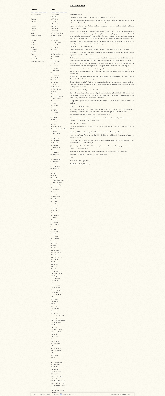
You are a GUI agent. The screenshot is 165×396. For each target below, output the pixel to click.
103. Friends (54, 255)
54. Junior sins (55, 140)
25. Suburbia (55, 70)
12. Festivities (55, 40)
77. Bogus (54, 194)
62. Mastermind (55, 159)
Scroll (34, 394)
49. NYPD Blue (56, 126)
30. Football (54, 82)
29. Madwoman (55, 80)
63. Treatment (55, 161)
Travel (33, 54)
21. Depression (55, 61)
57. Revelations (55, 147)
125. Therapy (55, 306)
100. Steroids (55, 248)
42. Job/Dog (54, 110)
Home (33, 31)
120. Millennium (56, 294)
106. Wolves (54, 262)
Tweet (48, 394)
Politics (33, 40)
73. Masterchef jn (56, 185)
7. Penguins (54, 28)
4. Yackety (54, 21)
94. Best (53, 234)
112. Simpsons (55, 276)
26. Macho (54, 73)
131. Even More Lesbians (59, 320)
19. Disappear (55, 56)
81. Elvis (53, 203)
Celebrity (34, 17)
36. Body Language (57, 96)
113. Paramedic (55, 278)
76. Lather (54, 192)
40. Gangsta (54, 105)
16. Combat (54, 49)
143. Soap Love (56, 350)
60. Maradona (55, 154)
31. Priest (54, 84)
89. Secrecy (54, 222)
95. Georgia (54, 236)
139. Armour (55, 341)
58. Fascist (54, 150)
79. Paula (53, 199)
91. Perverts (54, 227)
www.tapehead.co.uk (37, 61)
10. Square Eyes (56, 35)
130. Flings (54, 318)
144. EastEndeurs (56, 353)
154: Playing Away (57, 376)
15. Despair (54, 47)
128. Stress (54, 313)
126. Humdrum (55, 308)
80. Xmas (54, 201)
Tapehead (34, 49)
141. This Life (55, 346)
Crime (33, 24)
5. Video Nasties (56, 24)
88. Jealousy (54, 220)
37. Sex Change (55, 98)
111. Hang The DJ (56, 273)
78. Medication (55, 196)
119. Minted (54, 292)
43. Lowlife (54, 112)
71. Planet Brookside (57, 180)
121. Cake (54, 297)
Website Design (36, 59)
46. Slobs (53, 119)
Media (33, 33)
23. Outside (54, 66)
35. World (54, 94)
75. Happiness (55, 189)
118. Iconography (56, 290)
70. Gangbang (55, 178)
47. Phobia (54, 122)
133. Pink (54, 325)
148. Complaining (56, 362)
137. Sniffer (54, 334)
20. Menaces (54, 59)
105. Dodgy (54, 259)
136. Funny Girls (56, 332)
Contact (55, 394)
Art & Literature (36, 14)
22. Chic (53, 63)
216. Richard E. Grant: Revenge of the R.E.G (58, 382)
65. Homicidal (55, 166)
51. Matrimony (55, 133)
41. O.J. (53, 108)
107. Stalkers (55, 264)
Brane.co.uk (130, 394)
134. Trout (54, 327)
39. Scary (54, 103)
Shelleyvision (35, 45)
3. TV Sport (54, 19)
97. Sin (53, 241)
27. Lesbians (54, 75)
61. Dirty (53, 157)
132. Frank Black (56, 322)
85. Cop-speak (55, 213)
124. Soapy (54, 304)
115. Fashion (55, 283)
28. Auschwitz (55, 77)
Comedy (33, 21)
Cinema (33, 19)
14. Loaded (54, 45)
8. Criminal (54, 31)
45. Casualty (54, 117)
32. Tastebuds (55, 87)
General (33, 28)
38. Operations (55, 101)
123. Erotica (54, 301)
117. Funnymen (55, 287)
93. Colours (54, 231)
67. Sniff (53, 171)
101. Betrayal (55, 250)
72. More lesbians (56, 182)
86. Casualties (55, 215)
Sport (32, 47)
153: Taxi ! (54, 374)
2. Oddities (54, 17)
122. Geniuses (55, 299)
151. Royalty (55, 369)
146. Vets (53, 357)
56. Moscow (54, 145)
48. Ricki (53, 124)
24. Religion (54, 68)
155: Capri (54, 378)
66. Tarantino (55, 168)
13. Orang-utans (56, 42)
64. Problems (55, 164)
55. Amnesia (54, 143)
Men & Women (36, 35)
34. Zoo (53, 91)
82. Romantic (55, 206)
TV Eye (33, 56)
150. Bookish (55, 367)
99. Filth (53, 245)
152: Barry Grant (56, 371)
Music (33, 38)
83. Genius (54, 208)
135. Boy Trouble (56, 329)
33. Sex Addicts (56, 89)
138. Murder (54, 336)
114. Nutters (54, 280)
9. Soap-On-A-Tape (57, 33)
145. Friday (54, 355)
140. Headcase (55, 343)
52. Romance (55, 136)
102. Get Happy (56, 252)
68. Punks (54, 173)
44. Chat (53, 115)
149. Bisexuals (55, 364)
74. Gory (53, 187)
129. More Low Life (57, 315)
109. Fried (54, 269)
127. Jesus (54, 311)
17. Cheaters (54, 52)
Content (41, 394)
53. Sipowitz (55, 138)
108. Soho (54, 266)
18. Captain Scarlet (57, 54)
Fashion (33, 26)
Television (34, 52)
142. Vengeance (55, 348)
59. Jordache (54, 152)
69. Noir (53, 175)
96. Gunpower (55, 238)
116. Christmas (55, 285)
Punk (32, 42)
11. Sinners (54, 38)
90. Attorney (55, 224)
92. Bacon (54, 229)
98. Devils (54, 243)
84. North (54, 210)
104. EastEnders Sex (57, 257)
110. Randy (54, 271)
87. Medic (54, 217)
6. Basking (54, 26)
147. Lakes (54, 360)
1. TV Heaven (55, 14)
